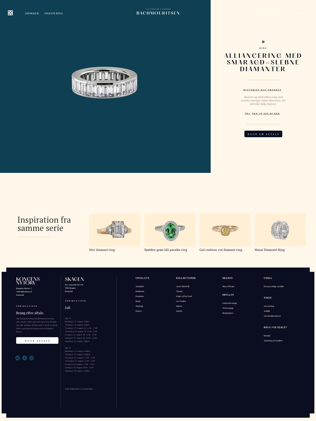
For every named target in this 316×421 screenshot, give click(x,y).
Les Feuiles (181, 301)
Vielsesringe (228, 308)
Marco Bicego (228, 286)
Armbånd (140, 286)
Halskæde (140, 291)
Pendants (140, 296)
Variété (179, 311)
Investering (269, 306)
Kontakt (267, 335)
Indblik (267, 311)
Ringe (138, 301)
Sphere (179, 306)
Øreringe (139, 306)
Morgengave (228, 313)
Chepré (179, 291)
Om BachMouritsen (272, 316)
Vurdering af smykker (273, 340)
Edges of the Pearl (184, 296)
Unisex (139, 311)
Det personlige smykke (274, 286)
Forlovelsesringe (230, 303)
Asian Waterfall (182, 286)
